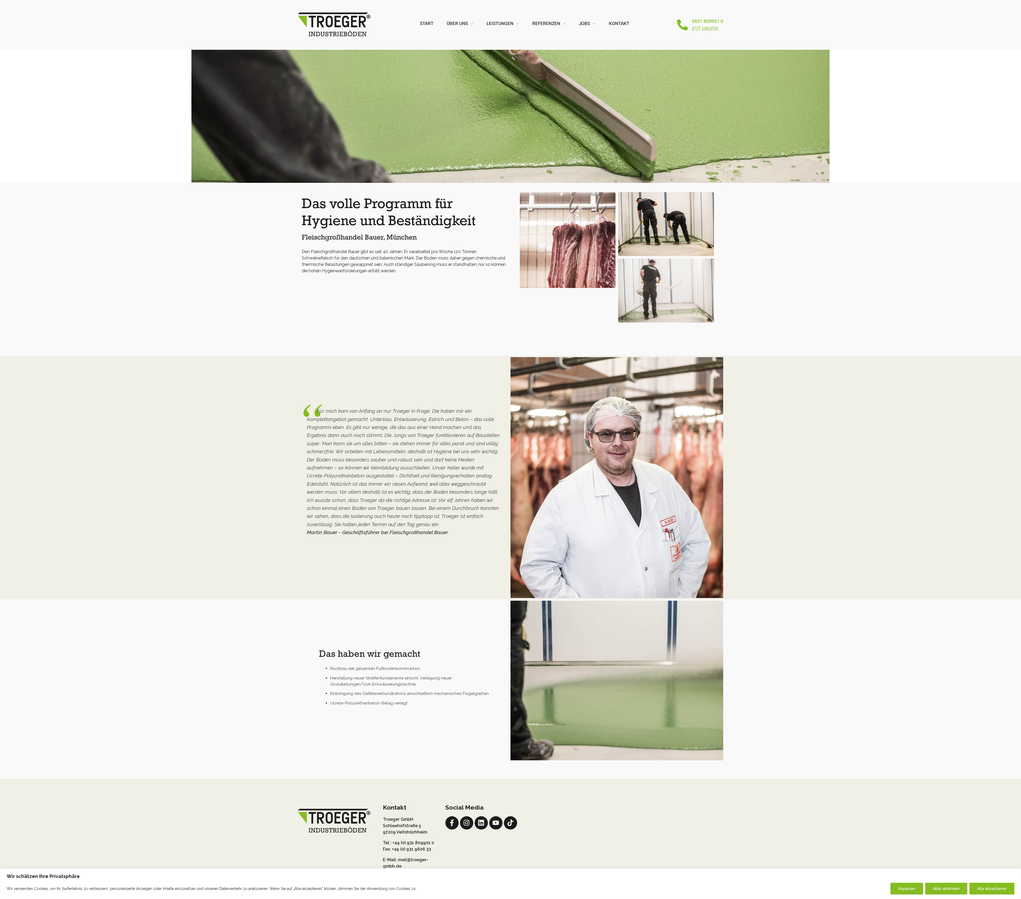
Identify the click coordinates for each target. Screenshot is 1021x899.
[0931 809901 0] (682, 24)
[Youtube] (496, 823)
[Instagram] (466, 823)
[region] (510, 883)
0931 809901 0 (707, 21)
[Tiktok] (510, 823)
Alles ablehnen (946, 888)
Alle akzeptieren (992, 888)
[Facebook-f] (452, 823)
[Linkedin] (481, 823)
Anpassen (906, 888)
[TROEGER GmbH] (334, 24)
